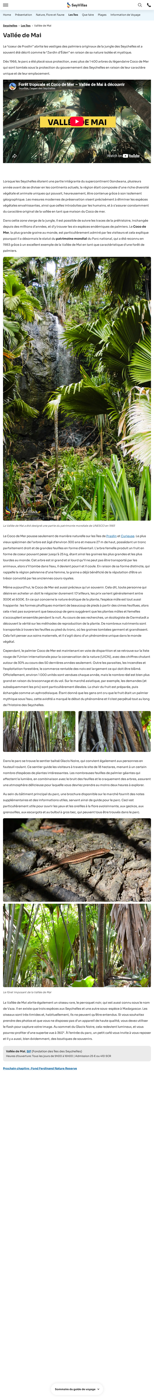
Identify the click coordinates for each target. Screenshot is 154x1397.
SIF (29, 1051)
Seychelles (10, 25)
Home (7, 14)
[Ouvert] (5, 5)
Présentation (23, 14)
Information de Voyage (125, 14)
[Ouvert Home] (77, 5)
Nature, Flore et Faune (50, 14)
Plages (102, 14)
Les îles (73, 14)
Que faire (88, 14)
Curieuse (127, 536)
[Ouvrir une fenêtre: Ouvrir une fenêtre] (149, 5)
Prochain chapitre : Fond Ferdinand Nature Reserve (40, 1068)
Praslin (111, 536)
